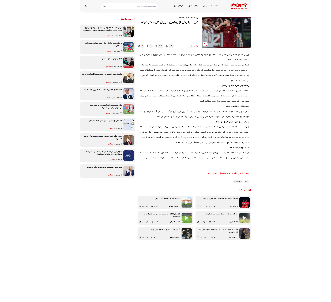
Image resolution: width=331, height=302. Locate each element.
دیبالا (246, 182)
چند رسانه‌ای (193, 6)
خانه (216, 6)
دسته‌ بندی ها (206, 6)
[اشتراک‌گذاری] (190, 46)
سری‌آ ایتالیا (238, 182)
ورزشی (196, 46)
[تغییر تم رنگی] (86, 6)
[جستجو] (104, 6)
